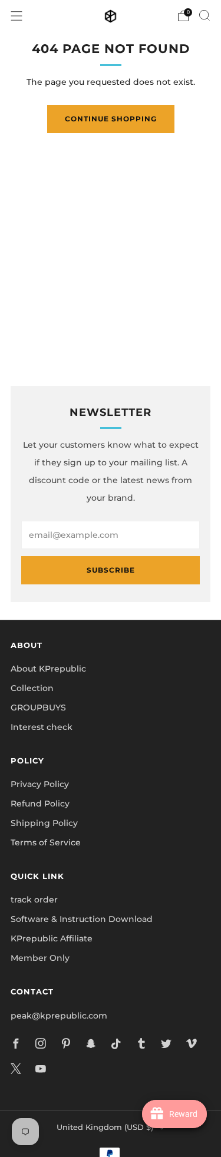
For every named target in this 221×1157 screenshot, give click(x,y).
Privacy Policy (40, 784)
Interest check (41, 727)
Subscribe (111, 570)
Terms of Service (46, 842)
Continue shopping (111, 118)
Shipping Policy (44, 823)
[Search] (204, 15)
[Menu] (16, 16)
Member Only (40, 958)
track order (34, 899)
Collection (32, 688)
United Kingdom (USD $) (105, 1127)
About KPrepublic (48, 668)
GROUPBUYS (38, 707)
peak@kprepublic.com (59, 1015)
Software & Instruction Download (82, 919)
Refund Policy (40, 803)
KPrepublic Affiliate (52, 938)
